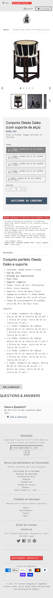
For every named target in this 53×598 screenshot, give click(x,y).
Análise (26, 479)
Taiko (25, 508)
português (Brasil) (21, 3)
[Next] (50, 88)
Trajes (25, 513)
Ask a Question (11, 387)
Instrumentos (25, 510)
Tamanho (8, 145)
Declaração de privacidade (26, 471)
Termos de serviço (26, 485)
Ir (26, 452)
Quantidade (9, 185)
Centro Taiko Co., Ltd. (25, 490)
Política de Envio (26, 477)
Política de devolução (26, 474)
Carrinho (45, 9)
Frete (26, 135)
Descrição (7, 253)
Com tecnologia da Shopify (26, 589)
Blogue (25, 487)
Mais (25, 516)
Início (6, 30)
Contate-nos (26, 482)
